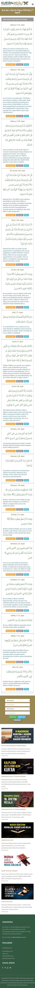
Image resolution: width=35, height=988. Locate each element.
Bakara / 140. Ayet (17, 121)
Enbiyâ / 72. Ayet (17, 514)
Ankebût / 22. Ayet (17, 544)
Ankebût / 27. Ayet (17, 580)
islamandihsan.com (7, 951)
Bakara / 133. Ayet (17, 25)
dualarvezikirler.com (7, 956)
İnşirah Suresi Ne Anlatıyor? (9, 871)
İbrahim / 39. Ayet (17, 429)
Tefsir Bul (22, 717)
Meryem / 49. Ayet (17, 485)
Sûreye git (19, 64)
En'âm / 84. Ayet (17, 270)
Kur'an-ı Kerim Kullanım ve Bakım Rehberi (13, 745)
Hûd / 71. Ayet (17, 312)
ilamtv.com (5, 953)
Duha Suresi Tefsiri (7, 901)
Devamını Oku (4, 755)
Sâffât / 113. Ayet (17, 636)
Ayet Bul (18, 720)
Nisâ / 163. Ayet (17, 220)
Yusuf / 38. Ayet (18, 386)
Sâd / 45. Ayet (17, 667)
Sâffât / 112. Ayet (17, 616)
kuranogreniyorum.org (8, 958)
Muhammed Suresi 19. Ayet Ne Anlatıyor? (13, 809)
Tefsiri (26, 64)
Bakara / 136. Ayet (17, 70)
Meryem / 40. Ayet (17, 456)
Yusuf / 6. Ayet (17, 341)
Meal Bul (13, 717)
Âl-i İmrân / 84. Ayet (17, 171)
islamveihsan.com (7, 948)
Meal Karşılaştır (11, 64)
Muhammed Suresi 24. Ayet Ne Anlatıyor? (13, 776)
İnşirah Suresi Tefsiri (7, 840)
